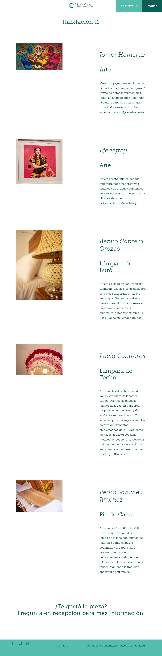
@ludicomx (121, 454)
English (152, 6)
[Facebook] (12, 643)
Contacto (62, 645)
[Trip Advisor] (28, 643)
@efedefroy (129, 203)
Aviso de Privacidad (132, 645)
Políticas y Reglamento (102, 645)
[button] (129, 6)
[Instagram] (20, 643)
